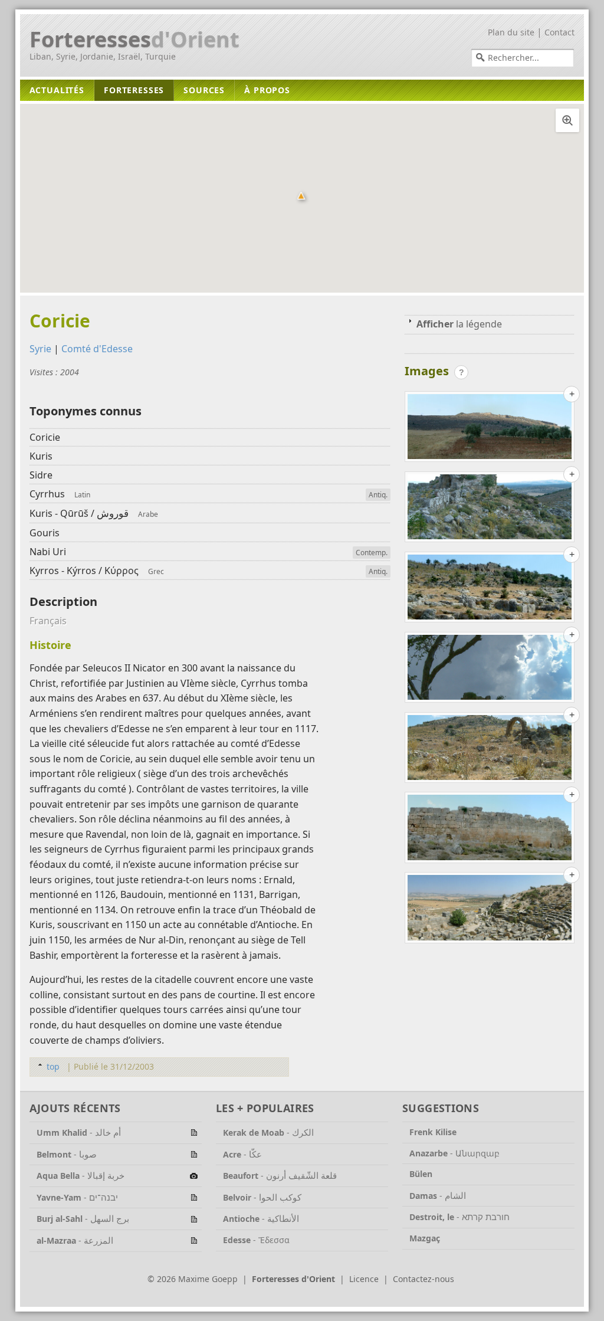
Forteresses (134, 39)
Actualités (56, 90)
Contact (559, 32)
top (53, 1066)
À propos (267, 90)
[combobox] (523, 57)
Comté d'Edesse (97, 348)
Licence (364, 1278)
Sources (204, 90)
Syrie (40, 348)
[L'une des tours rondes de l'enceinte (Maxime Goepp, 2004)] (490, 509)
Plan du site (511, 32)
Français (48, 620)
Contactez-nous (423, 1278)
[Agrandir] (567, 120)
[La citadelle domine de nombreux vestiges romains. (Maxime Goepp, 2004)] (490, 750)
